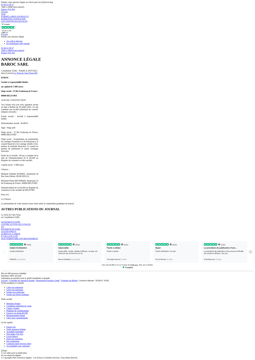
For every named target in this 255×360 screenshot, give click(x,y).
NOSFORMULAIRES (9, 15)
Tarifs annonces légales (16, 329)
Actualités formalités (15, 332)
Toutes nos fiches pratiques (17, 294)
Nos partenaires (12, 341)
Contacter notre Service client (18, 344)
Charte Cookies (12, 308)
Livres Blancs (12, 336)
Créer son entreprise (14, 287)
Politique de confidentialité (17, 311)
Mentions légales (13, 303)
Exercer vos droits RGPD (17, 313)
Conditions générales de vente (18, 306)
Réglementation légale (15, 315)
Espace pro (11, 327)
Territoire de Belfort (69, 280)
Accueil (4, 280)
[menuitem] (130, 41)
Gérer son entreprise (14, 290)
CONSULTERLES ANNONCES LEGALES (14, 20)
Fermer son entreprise (15, 292)
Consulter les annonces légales (22, 280)
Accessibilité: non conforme (18, 346)
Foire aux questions (14, 339)
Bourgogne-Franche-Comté (47, 280)
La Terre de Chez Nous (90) (25, 73)
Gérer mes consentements (17, 318)
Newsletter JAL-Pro (14, 334)
